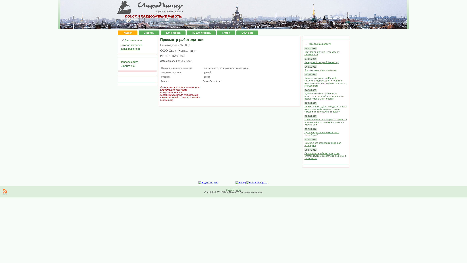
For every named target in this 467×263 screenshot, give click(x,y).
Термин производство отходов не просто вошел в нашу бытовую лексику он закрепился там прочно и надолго (325, 109)
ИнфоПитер (160, 5)
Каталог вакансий (131, 45)
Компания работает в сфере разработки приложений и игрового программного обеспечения (325, 122)
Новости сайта (129, 61)
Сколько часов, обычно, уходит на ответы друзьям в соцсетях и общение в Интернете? (325, 156)
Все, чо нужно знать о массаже (320, 70)
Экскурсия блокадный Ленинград (321, 62)
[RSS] (5, 192)
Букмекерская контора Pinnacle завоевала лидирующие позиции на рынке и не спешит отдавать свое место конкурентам (325, 82)
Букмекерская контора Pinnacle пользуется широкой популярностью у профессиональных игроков (324, 96)
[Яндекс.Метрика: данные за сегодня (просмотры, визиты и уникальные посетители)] (208, 182)
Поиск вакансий (130, 48)
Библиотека (127, 65)
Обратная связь (233, 190)
